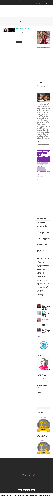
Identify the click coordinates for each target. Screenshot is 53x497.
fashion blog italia (41, 168)
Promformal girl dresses (43, 394)
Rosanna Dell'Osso (46, 287)
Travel (33, 1)
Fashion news (44, 329)
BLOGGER (22, 28)
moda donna (40, 166)
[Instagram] (40, 3)
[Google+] (38, 3)
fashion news (44, 279)
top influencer (39, 295)
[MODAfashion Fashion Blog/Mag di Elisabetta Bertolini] (26, 473)
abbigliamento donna (42, 162)
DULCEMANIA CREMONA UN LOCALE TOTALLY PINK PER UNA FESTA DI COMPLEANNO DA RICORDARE (46, 324)
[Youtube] (41, 3)
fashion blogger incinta (41, 269)
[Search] (46, 3)
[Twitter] (36, 3)
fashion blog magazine (40, 176)
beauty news (43, 259)
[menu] (49, 3)
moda (45, 171)
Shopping (23, 1)
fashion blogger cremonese (42, 268)
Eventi (28, 1)
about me (47, 258)
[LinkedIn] (42, 3)
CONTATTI (42, 1)
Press (37, 1)
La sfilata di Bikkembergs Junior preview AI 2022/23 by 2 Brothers (46, 331)
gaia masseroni (44, 174)
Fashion (43, 311)
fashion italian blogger (41, 277)
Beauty (18, 28)
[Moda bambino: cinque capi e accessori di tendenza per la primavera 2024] (39, 313)
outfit (39, 155)
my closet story (39, 174)
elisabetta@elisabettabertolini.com (43, 144)
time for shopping (40, 179)
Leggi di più (51, 495)
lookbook (45, 283)
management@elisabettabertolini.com (43, 86)
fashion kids (39, 279)
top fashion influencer (40, 160)
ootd (38, 164)
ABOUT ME (44, 318)
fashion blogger (41, 170)
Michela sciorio (39, 284)
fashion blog (43, 164)
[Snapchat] (44, 3)
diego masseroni (45, 261)
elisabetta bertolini (43, 151)
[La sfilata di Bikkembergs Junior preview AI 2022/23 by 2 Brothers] (39, 329)
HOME (4, 1)
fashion (48, 171)
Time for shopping (40, 290)
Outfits (9, 1)
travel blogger (39, 297)
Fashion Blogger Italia (41, 173)
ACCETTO (45, 495)
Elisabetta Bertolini (21, 32)
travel (44, 295)
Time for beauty (16, 1)
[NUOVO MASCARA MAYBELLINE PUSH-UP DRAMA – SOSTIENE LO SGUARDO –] (9, 30)
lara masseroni (39, 283)
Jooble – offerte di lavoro (41, 218)
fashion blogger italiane (42, 157)
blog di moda (39, 261)
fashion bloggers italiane (41, 273)
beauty (38, 259)
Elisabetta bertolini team (41, 265)
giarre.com (45, 280)
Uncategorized (42, 153)
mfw (48, 283)
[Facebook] (35, 3)
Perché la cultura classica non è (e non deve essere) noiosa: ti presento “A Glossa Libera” (43, 238)
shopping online (40, 171)
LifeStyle (44, 305)
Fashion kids (44, 304)
